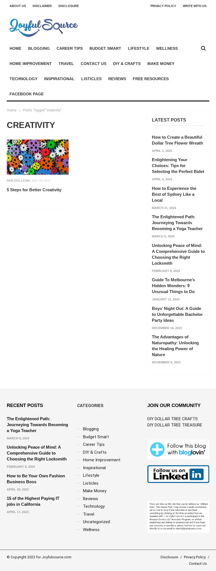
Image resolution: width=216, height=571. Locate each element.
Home (15, 48)
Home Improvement (31, 63)
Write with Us (194, 6)
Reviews (117, 79)
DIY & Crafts (127, 63)
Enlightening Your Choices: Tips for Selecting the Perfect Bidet (178, 165)
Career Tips (70, 48)
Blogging (39, 48)
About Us (18, 6)
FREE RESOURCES (151, 79)
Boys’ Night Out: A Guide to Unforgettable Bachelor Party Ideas (177, 314)
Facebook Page (27, 94)
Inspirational (59, 79)
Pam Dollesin (18, 180)
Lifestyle (138, 48)
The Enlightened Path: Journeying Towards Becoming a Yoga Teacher (177, 222)
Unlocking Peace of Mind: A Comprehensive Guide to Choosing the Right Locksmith (37, 453)
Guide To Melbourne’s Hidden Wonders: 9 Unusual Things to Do (173, 285)
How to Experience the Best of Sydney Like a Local (174, 194)
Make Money (160, 63)
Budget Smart (105, 48)
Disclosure (68, 6)
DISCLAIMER (42, 6)
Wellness (167, 48)
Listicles (91, 79)
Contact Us (93, 63)
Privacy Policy (163, 6)
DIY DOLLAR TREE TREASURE (174, 425)
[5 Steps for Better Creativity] (38, 157)
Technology (23, 79)
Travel (66, 63)
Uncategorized (96, 521)
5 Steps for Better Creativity (34, 189)
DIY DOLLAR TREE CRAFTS (172, 418)
